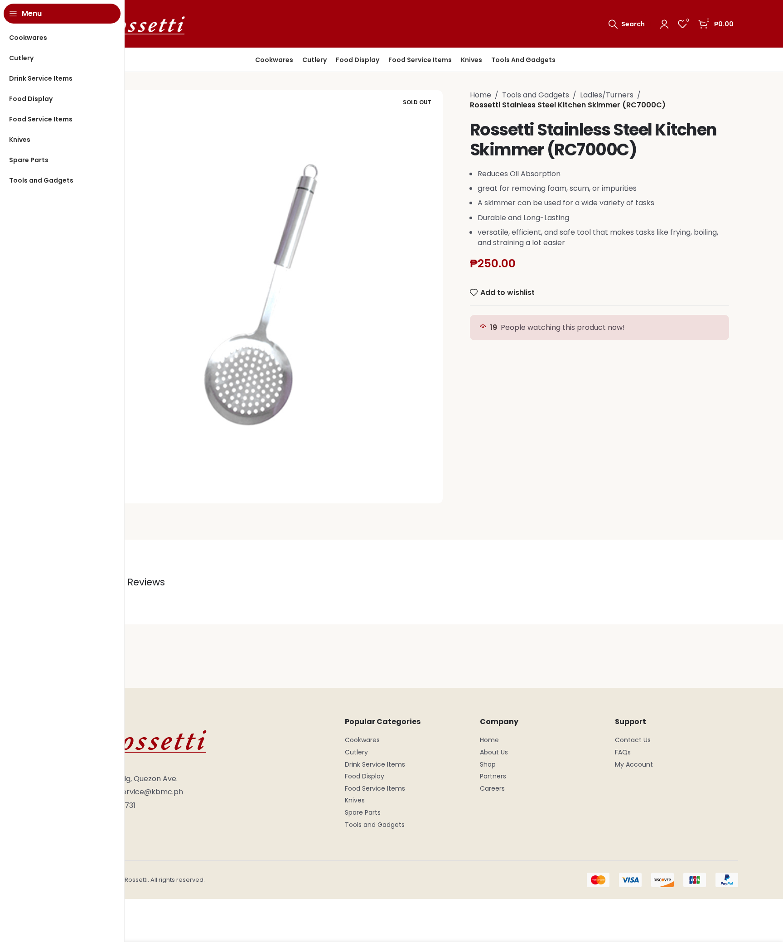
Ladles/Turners (606, 95)
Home (480, 95)
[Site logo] (133, 23)
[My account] (664, 24)
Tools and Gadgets (535, 95)
